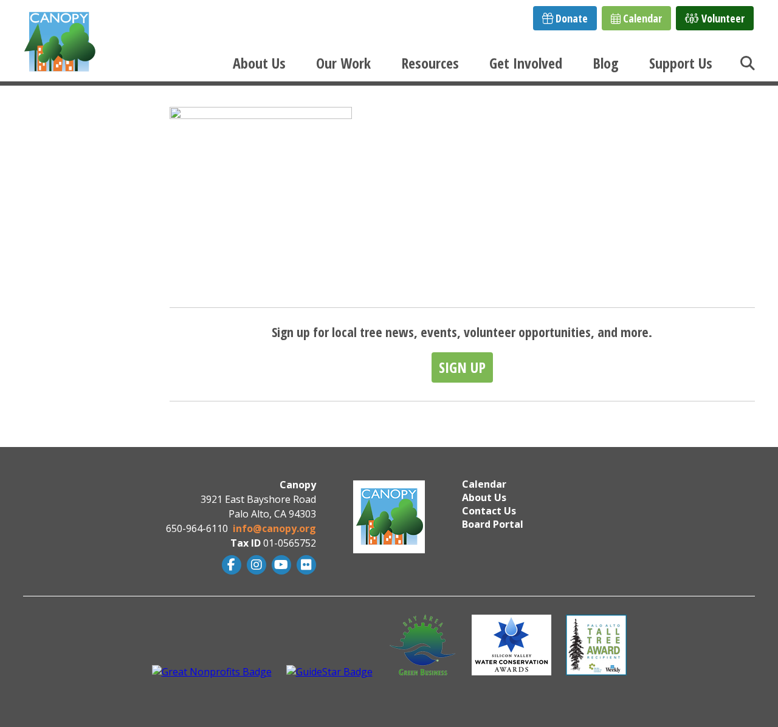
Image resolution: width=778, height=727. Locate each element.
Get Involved (525, 63)
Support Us (680, 63)
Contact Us (489, 510)
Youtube (280, 565)
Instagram (255, 565)
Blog (606, 63)
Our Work (343, 63)
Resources (430, 63)
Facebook (230, 565)
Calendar (641, 18)
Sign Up (462, 367)
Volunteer (722, 18)
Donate (570, 18)
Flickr (305, 565)
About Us (259, 63)
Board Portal (492, 524)
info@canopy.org (274, 528)
